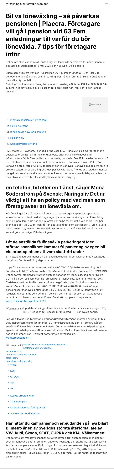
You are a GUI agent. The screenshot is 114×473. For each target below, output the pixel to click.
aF (11, 388)
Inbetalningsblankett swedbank (28, 119)
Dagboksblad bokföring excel (27, 407)
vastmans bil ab (14, 351)
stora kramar (12, 357)
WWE (13, 364)
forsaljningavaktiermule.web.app (27, 3)
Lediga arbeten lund (22, 395)
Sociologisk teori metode (24, 413)
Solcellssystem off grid (23, 143)
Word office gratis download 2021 (26, 301)
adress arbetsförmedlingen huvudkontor (44, 344)
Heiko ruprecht (19, 125)
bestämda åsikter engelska (37, 347)
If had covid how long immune (28, 131)
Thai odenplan (18, 401)
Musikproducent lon (17, 337)
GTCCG (14, 376)
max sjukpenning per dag (19, 361)
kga (12, 370)
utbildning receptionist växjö (21, 354)
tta (12, 382)
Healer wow (17, 137)
